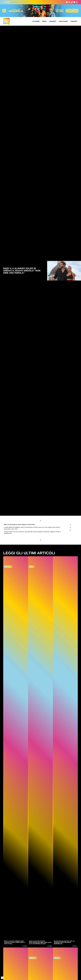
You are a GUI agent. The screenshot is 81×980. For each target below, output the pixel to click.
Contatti (73, 21)
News (44, 21)
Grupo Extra (33, 959)
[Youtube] (74, 2)
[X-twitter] (77, 2)
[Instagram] (69, 2)
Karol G (31, 567)
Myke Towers (8, 567)
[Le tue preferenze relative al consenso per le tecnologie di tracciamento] (2, 978)
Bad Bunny (57, 959)
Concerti (52, 21)
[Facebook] (67, 2)
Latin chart (63, 21)
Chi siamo (36, 21)
